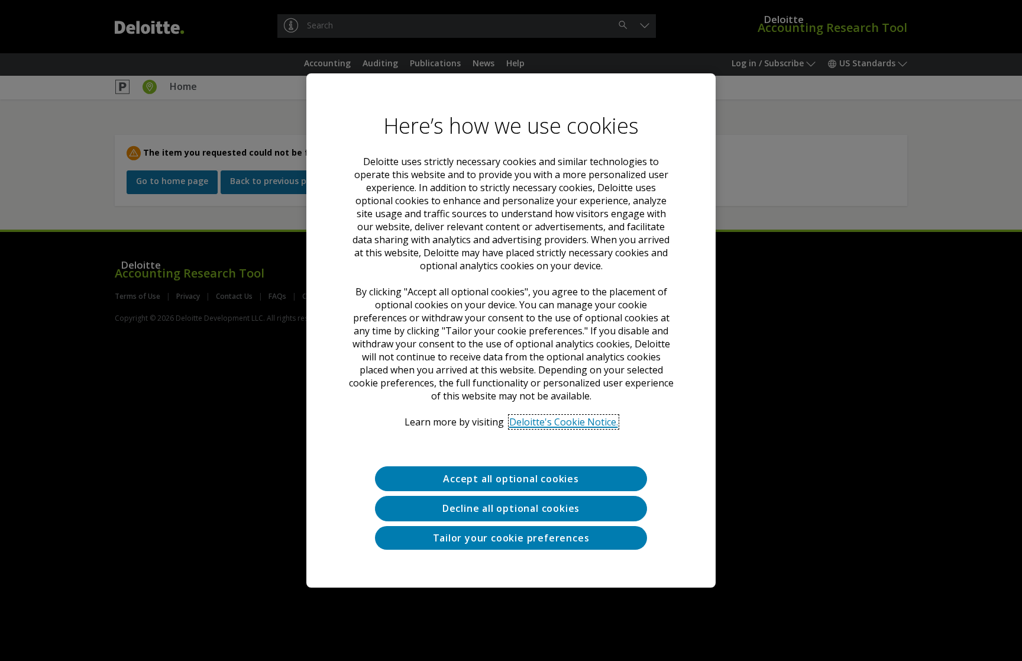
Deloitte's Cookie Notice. (563, 421)
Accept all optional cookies (511, 478)
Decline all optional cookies (511, 508)
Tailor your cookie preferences (511, 537)
